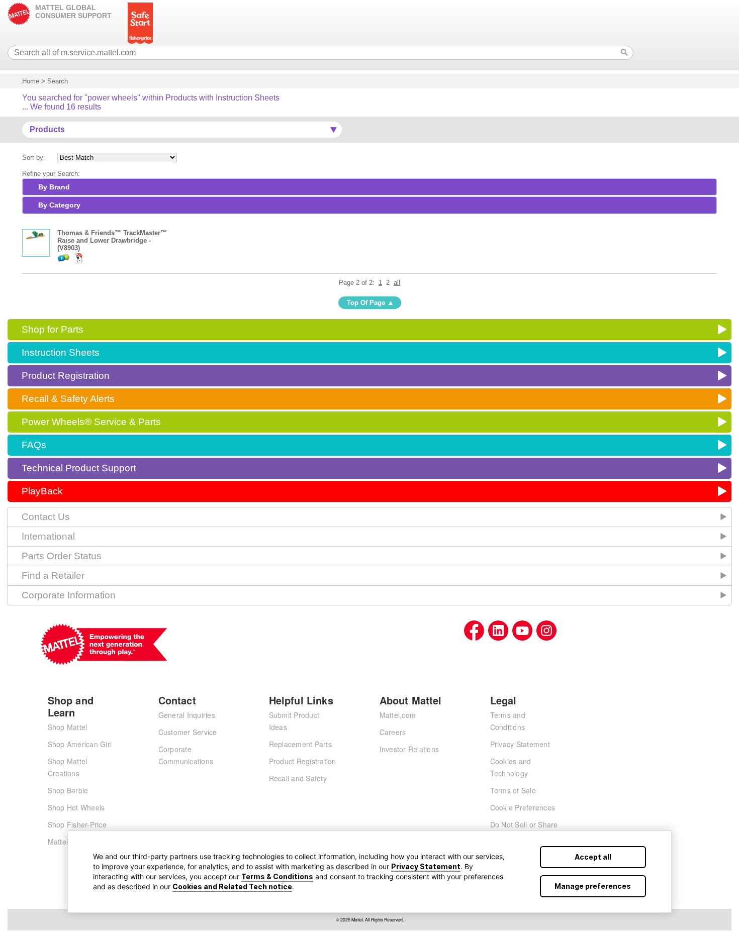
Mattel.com (398, 715)
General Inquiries (186, 715)
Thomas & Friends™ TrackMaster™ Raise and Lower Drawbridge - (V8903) (112, 240)
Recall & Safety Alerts (68, 398)
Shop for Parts (52, 329)
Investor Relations (409, 749)
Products (47, 129)
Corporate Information (69, 595)
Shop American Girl (80, 744)
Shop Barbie (68, 790)
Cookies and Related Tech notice (232, 886)
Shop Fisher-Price (77, 824)
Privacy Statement (425, 866)
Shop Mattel (67, 727)
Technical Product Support (79, 468)
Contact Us (46, 516)
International (48, 536)
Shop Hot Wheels (76, 807)
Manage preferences (593, 886)
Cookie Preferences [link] (523, 807)
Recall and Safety (298, 778)
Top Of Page (366, 302)
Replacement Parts (300, 744)
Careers (393, 732)
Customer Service (187, 732)
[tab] (369, 186)
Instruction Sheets (61, 352)
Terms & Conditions (277, 876)
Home (30, 81)
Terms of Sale (513, 790)
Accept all (593, 857)
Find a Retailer (53, 575)
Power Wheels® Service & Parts (91, 421)
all (397, 282)
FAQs (34, 445)
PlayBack (42, 491)
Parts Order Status (62, 556)
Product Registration (66, 375)
